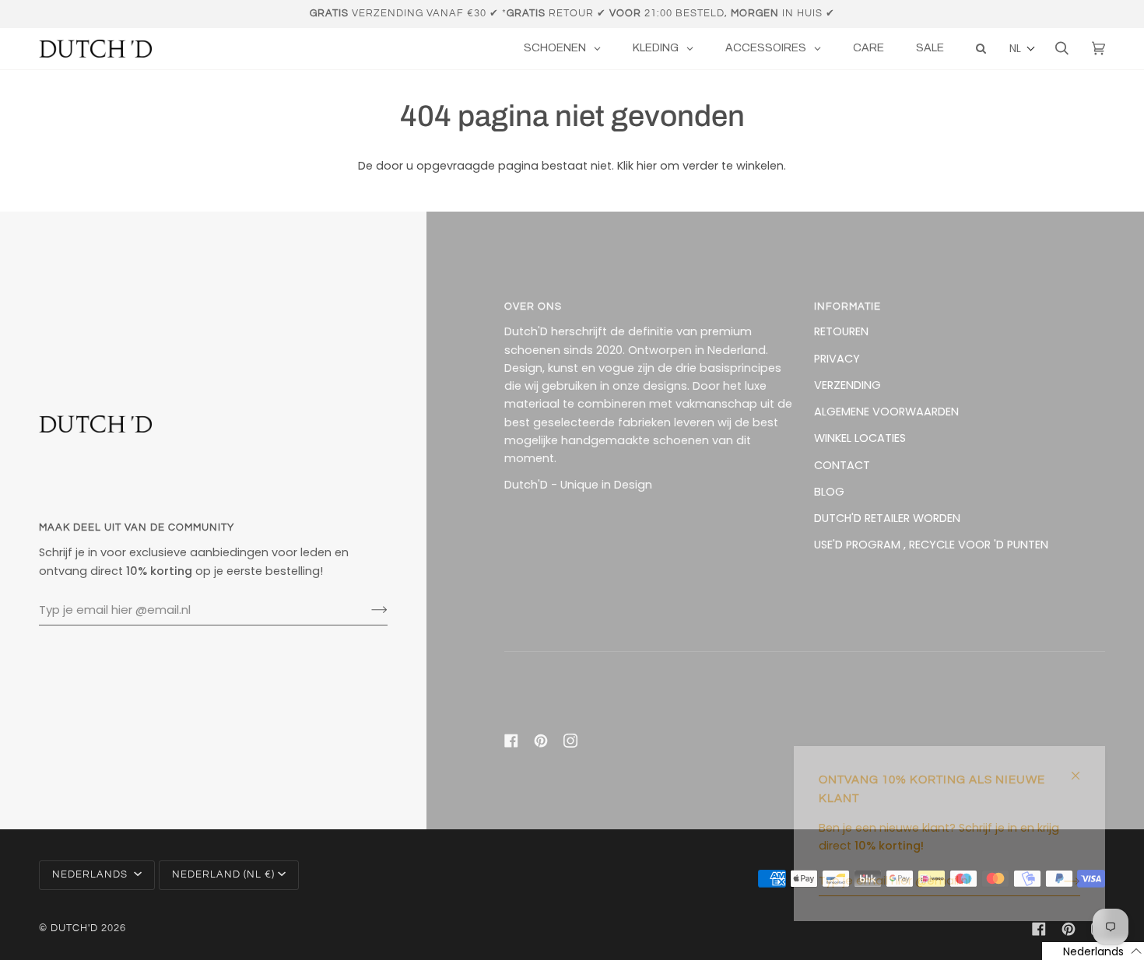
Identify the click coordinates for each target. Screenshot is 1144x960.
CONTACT (842, 465)
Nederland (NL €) (223, 875)
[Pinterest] (541, 741)
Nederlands (91, 875)
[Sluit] (1082, 769)
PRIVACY (837, 358)
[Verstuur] (367, 609)
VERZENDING (847, 385)
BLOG (829, 491)
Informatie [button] (847, 307)
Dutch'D (74, 928)
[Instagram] (570, 741)
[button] (1023, 48)
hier (647, 165)
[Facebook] (511, 741)
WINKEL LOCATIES (860, 438)
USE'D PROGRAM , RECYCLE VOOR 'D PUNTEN (931, 544)
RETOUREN (841, 331)
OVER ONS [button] (533, 307)
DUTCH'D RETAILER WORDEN (887, 518)
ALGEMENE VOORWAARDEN (886, 411)
